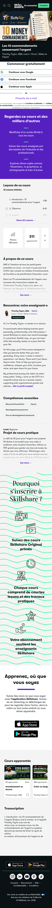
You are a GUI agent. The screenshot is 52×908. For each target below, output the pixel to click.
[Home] (19, 5)
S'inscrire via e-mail (26, 98)
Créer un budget (42, 786)
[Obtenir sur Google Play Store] (26, 734)
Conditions (34, 885)
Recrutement (26, 883)
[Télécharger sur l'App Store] (26, 724)
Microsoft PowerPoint (15, 404)
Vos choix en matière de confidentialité (23, 894)
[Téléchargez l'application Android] (36, 865)
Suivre (34, 311)
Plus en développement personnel (20, 415)
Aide (37, 883)
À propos (14, 883)
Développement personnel (17, 410)
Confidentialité (19, 885)
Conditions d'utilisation (33, 103)
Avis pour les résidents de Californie (26, 897)
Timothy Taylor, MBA (24, 311)
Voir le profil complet (23, 386)
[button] (4, 5)
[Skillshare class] (17, 772)
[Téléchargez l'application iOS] (15, 865)
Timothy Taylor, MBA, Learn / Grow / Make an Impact (24, 55)
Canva (33, 404)
